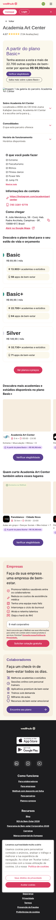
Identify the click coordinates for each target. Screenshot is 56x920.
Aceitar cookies (28, 885)
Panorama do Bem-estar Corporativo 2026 (28, 826)
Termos (28, 903)
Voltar (11, 21)
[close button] (51, 11)
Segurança (28, 894)
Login (24, 11)
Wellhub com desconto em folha (28, 791)
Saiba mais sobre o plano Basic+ (24, 79)
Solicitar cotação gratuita (28, 643)
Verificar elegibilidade (19, 74)
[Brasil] (43, 4)
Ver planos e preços (28, 370)
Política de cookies (38, 866)
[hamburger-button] (51, 4)
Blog (28, 816)
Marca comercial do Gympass (28, 835)
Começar (9, 12)
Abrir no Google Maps (18, 228)
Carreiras (28, 831)
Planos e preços (28, 800)
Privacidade (28, 898)
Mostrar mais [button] (11, 184)
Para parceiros (28, 796)
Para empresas (28, 786)
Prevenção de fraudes (28, 907)
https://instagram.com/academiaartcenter (30, 198)
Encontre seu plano (20, 709)
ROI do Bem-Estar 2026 (28, 821)
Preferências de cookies (28, 912)
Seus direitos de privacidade (28, 878)
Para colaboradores (28, 781)
